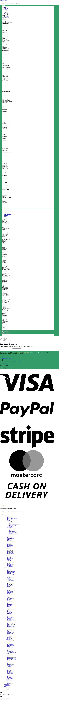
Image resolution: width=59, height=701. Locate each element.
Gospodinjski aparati (9, 614)
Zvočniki (8, 581)
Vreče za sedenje (10, 566)
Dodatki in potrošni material (11, 657)
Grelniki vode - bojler (10, 619)
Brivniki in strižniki (10, 644)
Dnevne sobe (8, 520)
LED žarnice (9, 660)
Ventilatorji (9, 637)
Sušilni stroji (9, 611)
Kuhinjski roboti (10, 623)
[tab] (5, 7)
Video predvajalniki (10, 580)
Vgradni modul (9, 677)
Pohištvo (3, 5)
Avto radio (9, 569)
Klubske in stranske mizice (13, 534)
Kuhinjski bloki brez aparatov (12, 518)
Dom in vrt (7, 653)
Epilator (8, 646)
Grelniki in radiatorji (10, 640)
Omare (8, 539)
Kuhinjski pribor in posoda (11, 659)
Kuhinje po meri (4, 330)
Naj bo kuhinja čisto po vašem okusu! (8, 363)
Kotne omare (9, 540)
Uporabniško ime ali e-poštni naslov (6, 694)
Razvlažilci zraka (10, 633)
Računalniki (9, 599)
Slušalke (8, 576)
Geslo (1, 696)
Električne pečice (10, 616)
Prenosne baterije (10, 584)
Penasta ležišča (9, 544)
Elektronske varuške (10, 645)
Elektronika (5, 567)
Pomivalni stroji (9, 607)
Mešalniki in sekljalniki (11, 627)
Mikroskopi (9, 573)
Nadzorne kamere (10, 673)
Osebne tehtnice (10, 650)
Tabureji (10, 526)
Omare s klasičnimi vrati (11, 541)
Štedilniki (8, 610)
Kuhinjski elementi (10, 516)
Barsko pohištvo (10, 552)
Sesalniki (8, 634)
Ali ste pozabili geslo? (3, 699)
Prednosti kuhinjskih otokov (6, 358)
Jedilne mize (9, 549)
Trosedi (10, 523)
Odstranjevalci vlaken (10, 629)
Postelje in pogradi (10, 563)
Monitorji (5, 335)
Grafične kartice (10, 592)
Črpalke (8, 656)
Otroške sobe (8, 561)
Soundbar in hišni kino (11, 577)
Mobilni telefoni (10, 585)
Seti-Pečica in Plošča (10, 609)
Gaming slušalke (10, 591)
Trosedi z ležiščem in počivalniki (14, 524)
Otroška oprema (10, 651)
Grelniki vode (9, 618)
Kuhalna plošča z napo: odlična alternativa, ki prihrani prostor (12, 361)
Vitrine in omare (10, 551)
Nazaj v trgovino (6, 16)
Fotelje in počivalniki (12, 525)
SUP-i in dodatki (10, 683)
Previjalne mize (9, 565)
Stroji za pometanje (10, 663)
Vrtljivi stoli (9, 560)
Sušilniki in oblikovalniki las (11, 652)
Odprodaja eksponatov (5, 331)
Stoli (8, 596)
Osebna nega (8, 643)
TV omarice (11, 533)
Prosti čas (7, 679)
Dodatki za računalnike (11, 590)
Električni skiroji (10, 680)
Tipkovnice (9, 597)
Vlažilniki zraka (9, 638)
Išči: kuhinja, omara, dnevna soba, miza (8, 3)
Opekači (8, 631)
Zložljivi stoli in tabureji (11, 550)
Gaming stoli (9, 557)
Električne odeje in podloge (11, 658)
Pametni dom (8, 669)
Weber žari (9, 667)
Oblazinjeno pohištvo (10, 521)
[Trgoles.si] (3, 0)
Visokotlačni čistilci (10, 664)
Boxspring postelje (10, 536)
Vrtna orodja (9, 666)
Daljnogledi (9, 570)
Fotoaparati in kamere (10, 572)
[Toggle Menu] (2, 514)
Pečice (8, 606)
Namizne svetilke (10, 674)
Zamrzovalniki (9, 613)
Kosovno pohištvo (10, 527)
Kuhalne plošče (9, 604)
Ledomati (8, 625)
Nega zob (8, 649)
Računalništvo (8, 587)
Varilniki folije (9, 636)
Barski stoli (9, 554)
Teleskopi (8, 578)
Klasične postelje (10, 537)
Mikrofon (8, 600)
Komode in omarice (12, 531)
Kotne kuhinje (9, 519)
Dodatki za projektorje (11, 571)
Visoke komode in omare (13, 532)
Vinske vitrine (9, 612)
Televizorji (9, 579)
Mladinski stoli (9, 559)
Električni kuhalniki (10, 617)
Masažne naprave (10, 647)
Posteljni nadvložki (10, 545)
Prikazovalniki (9, 594)
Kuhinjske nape (9, 605)
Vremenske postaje (10, 665)
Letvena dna (9, 546)
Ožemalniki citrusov (10, 632)
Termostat (9, 676)
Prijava (7, 698)
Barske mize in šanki (10, 553)
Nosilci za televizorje (10, 574)
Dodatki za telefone (10, 601)
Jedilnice (7, 547)
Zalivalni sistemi (10, 678)
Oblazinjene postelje (10, 538)
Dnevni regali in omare (12, 530)
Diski (8, 589)
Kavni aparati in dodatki (11, 620)
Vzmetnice (9, 543)
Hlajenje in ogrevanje (9, 639)
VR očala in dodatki (10, 598)
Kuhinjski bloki (9, 517)
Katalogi (3, 332)
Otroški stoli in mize (10, 564)
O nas (3, 505)
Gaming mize (9, 556)
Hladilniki (8, 603)
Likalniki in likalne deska (11, 626)
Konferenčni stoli (10, 558)
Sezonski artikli (9, 682)
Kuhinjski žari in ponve (11, 624)
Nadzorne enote (10, 672)
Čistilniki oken (9, 654)
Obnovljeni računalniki (5, 333)
